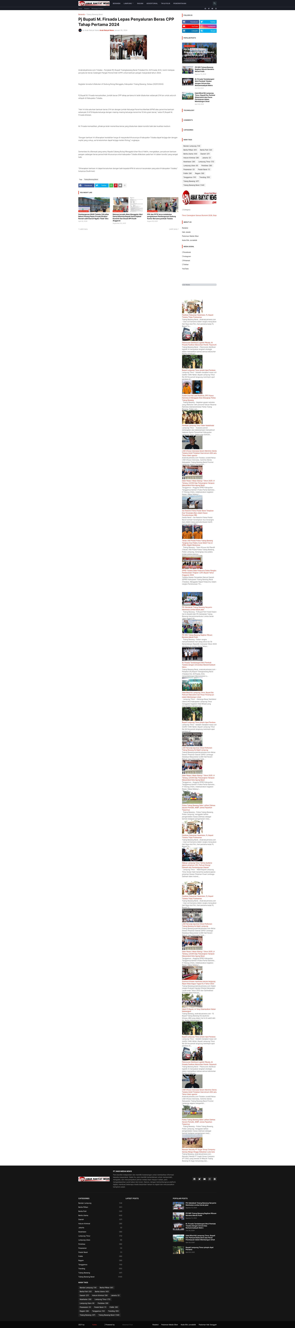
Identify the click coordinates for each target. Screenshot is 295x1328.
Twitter (186, 264)
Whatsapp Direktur (97, 8)
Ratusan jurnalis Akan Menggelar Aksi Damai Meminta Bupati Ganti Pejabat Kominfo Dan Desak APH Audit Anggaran (128, 217)
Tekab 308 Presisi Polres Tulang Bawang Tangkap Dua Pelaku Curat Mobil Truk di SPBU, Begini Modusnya (197, 543)
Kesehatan (189, 162)
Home (80, 8)
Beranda (116, 3)
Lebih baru (84, 229)
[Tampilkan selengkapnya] (125, 185)
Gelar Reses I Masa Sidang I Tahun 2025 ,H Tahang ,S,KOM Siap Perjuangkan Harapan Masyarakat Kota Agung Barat (198, 483)
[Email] (120, 185)
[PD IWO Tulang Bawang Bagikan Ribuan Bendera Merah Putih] (187, 70)
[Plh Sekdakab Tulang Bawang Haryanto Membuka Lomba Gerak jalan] (178, 1205)
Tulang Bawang (191, 181)
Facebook (187, 252)
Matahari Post (127, 1325)
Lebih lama (173, 229)
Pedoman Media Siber (190, 236)
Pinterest (186, 260)
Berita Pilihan (190, 150)
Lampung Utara (190, 165)
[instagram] (210, 1179)
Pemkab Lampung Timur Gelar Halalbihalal (198, 425)
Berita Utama (190, 154)
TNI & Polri (165, 3)
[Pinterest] (116, 185)
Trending (204, 177)
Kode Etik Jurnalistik (189, 240)
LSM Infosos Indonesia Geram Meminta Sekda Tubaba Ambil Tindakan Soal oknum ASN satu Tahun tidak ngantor (199, 453)
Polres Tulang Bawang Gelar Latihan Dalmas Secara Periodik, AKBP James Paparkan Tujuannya (198, 807)
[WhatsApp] (111, 185)
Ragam (140, 3)
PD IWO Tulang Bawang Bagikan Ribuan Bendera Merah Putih (204, 69)
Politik (187, 173)
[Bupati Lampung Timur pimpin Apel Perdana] (178, 1250)
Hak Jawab (186, 232)
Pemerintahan (179, 3)
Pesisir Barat (204, 169)
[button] (215, 3)
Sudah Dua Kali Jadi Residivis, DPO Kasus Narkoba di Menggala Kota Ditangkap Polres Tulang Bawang (199, 398)
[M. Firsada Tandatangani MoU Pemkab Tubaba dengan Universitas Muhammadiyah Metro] (187, 82)
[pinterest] (216, 8)
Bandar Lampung (191, 146)
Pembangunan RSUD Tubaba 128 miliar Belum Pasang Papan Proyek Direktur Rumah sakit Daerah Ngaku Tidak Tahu (93, 216)
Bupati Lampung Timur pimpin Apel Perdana (198, 370)
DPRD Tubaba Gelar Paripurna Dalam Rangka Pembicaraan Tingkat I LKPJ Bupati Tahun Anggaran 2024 (199, 572)
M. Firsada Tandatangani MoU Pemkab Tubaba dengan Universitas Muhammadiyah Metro (204, 82)
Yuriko (94, 1325)
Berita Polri (206, 150)
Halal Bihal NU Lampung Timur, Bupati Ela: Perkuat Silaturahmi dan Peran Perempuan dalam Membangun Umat (205, 97)
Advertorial (152, 3)
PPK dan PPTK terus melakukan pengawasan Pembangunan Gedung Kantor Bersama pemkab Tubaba (161, 216)
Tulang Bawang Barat (95, 14)
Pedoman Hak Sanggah (208, 1325)
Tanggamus (189, 177)
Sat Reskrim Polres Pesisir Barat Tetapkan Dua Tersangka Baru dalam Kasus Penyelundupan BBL (198, 513)
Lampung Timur (206, 162)
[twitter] (208, 8)
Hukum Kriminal (191, 158)
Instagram (187, 256)
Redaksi (86, 8)
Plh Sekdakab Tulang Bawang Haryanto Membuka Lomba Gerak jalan (201, 1204)
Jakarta (206, 158)
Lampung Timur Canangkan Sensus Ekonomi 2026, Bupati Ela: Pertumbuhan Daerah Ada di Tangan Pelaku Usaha (196, 215)
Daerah (205, 154)
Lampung (128, 3)
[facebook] (205, 8)
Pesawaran (189, 169)
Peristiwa (206, 165)
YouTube (185, 269)
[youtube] (212, 8)
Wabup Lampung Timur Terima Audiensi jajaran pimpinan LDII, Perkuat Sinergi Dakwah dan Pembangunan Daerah (197, 865)
